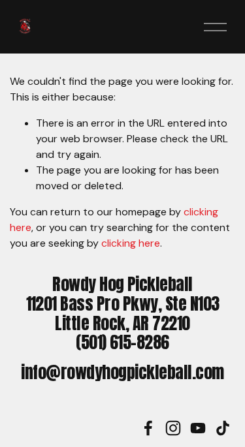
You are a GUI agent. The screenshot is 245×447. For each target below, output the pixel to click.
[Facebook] (148, 428)
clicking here (130, 243)
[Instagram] (173, 428)
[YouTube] (198, 428)
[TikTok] (223, 428)
